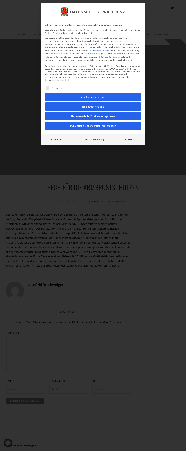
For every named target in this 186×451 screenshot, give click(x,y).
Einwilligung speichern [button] (93, 96)
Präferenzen (57, 139)
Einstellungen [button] (65, 56)
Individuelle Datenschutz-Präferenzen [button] (93, 125)
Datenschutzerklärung (99, 50)
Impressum (129, 139)
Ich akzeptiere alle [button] (93, 106)
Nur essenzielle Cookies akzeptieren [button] (93, 116)
